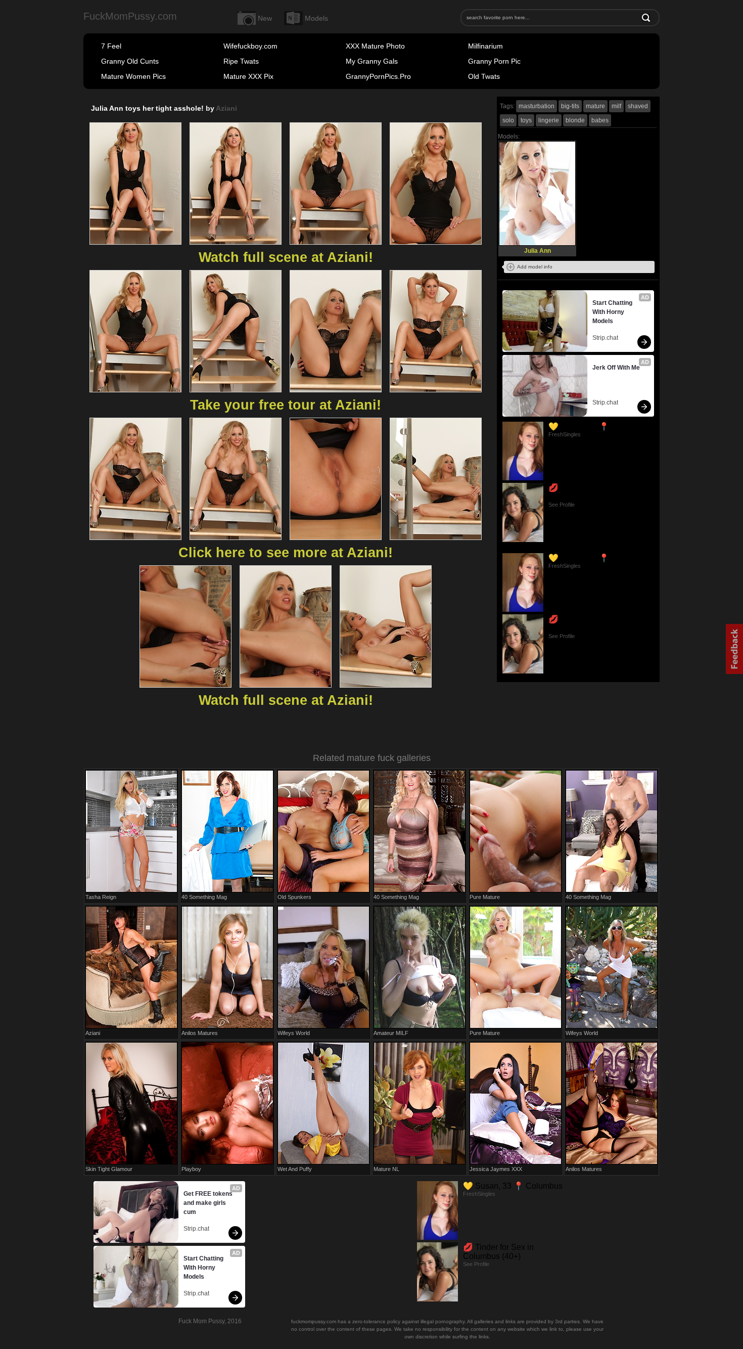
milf (616, 106)
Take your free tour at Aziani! (285, 405)
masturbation (536, 106)
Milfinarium (485, 46)
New (265, 18)
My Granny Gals (372, 61)
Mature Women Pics (133, 76)
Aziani (226, 108)
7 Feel (111, 46)
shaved (638, 106)
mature (595, 106)
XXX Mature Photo (375, 46)
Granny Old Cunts (130, 61)
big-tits (570, 106)
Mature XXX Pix (248, 76)
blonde (575, 120)
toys (526, 120)
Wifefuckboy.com (250, 46)
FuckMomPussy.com (130, 16)
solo (508, 120)
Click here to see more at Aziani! (285, 552)
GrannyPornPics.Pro (378, 76)
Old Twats (484, 76)
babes (600, 120)
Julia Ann (537, 250)
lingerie (548, 120)
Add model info (534, 266)
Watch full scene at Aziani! (286, 257)
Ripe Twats (241, 61)
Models (316, 18)
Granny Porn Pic (494, 61)
